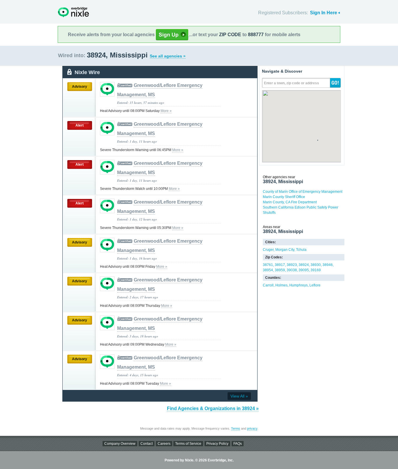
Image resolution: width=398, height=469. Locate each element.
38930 (316, 265)
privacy (252, 428)
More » (166, 111)
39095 (304, 270)
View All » (239, 396)
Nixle (73, 12)
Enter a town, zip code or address (291, 83)
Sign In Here (323, 12)
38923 (292, 265)
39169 (316, 270)
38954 (268, 270)
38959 (280, 270)
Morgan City (284, 250)
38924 (304, 265)
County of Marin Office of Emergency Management (302, 192)
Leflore (314, 285)
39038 (292, 270)
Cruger (268, 250)
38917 (280, 265)
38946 (328, 265)
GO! (335, 83)
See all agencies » (168, 56)
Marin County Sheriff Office (284, 197)
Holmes (281, 285)
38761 (268, 265)
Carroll (268, 285)
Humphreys (298, 285)
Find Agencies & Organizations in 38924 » (213, 408)
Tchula (301, 250)
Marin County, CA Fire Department (290, 202)
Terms (235, 428)
